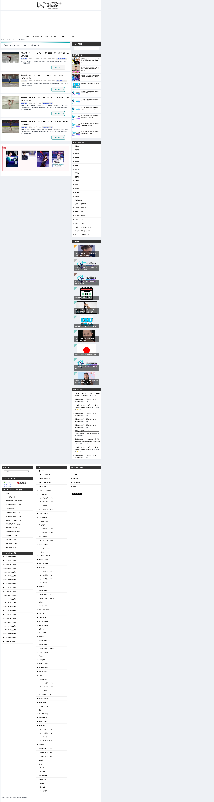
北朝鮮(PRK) (42, 602)
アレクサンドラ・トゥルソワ (82, 231)
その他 (40, 764)
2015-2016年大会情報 (10, 599)
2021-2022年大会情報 (10, 576)
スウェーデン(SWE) (44, 609)
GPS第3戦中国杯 (10, 508)
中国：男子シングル (45, 644)
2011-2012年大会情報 (10, 614)
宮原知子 (77, 184)
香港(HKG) (41, 710)
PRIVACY (75, 478)
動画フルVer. (43, 775)
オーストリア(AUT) (44, 559)
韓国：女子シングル (45, 590)
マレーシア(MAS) (43, 713)
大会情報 (41, 760)
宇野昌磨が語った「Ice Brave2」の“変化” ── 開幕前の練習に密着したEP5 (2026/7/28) (90, 60)
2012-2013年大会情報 (10, 610)
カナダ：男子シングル (46, 579)
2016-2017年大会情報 (10, 595)
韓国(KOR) (41, 586)
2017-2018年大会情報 (10, 591)
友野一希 (77, 169)
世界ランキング (65, 36)
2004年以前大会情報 (10, 641)
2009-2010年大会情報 (10, 622)
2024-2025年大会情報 (10, 564)
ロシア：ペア (43, 737)
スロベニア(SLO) (43, 625)
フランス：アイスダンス (46, 694)
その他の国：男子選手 (46, 756)
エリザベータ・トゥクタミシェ (83, 227)
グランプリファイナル (10, 493)
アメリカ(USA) (43, 494)
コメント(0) (24, 103)
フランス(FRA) (43, 679)
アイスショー (43, 767)
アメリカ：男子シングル (46, 501)
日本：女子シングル (47, 103)
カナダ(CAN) (42, 567)
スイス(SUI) (42, 613)
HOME (27, 36)
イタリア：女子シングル (46, 528)
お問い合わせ (76, 482)
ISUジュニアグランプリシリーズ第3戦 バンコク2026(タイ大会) (90, 124)
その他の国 (41, 744)
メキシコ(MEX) (43, 717)
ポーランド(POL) (43, 706)
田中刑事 (77, 161)
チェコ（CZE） (43, 633)
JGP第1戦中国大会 (11, 547)
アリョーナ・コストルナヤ (82, 234)
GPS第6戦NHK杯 (10, 497)
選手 (55, 36)
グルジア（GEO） (43, 606)
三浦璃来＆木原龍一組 (80, 207)
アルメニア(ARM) (43, 513)
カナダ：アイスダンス (46, 571)
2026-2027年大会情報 (10, 556)
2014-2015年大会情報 (10, 603)
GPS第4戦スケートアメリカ (13, 504)
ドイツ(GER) (42, 656)
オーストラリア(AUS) (44, 555)
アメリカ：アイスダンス (46, 509)
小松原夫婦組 (78, 200)
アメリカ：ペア (44, 505)
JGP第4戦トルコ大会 (11, 535)
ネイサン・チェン (79, 211)
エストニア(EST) (43, 552)
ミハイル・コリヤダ (80, 215)
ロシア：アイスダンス (46, 741)
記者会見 (42, 787)
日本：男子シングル (61, 58)
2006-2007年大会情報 (10, 633)
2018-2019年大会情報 (10, 587)
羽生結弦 (77, 146)
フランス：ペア (44, 690)
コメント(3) (24, 58)
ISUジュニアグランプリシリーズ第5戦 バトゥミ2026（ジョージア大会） (90, 108)
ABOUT (73, 36)
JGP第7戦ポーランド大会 (13, 524)
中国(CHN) (41, 636)
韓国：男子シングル (45, 594)
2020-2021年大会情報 (10, 579)
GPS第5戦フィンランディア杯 (14, 500)
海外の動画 (43, 779)
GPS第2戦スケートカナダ (13, 512)
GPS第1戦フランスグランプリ (14, 516)
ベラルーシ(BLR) (43, 698)
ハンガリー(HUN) (43, 667)
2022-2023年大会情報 (10, 572)
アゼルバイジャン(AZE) (45, 490)
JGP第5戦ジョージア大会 (13, 531)
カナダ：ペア (43, 582)
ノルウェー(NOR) (43, 663)
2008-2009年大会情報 (10, 626)
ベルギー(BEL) (42, 702)
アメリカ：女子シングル (46, 498)
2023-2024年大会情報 (10, 568)
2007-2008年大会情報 (10, 630)
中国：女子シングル (45, 640)
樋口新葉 (77, 192)
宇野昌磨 (77, 150)
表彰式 (42, 783)
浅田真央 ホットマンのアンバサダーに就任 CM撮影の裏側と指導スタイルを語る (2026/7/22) (90, 68)
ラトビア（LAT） (43, 721)
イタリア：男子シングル (46, 532)
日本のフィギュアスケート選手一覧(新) (85, 354)
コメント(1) (24, 81)
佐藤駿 (76, 165)
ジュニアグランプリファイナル (13, 520)
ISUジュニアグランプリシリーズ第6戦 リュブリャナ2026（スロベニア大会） (90, 100)
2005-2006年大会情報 (10, 637)
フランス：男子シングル (46, 683)
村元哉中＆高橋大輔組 (80, 204)
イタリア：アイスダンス (46, 540)
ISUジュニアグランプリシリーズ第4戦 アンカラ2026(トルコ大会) (90, 116)
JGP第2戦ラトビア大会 (12, 543)
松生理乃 (77, 196)
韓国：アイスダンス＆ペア (47, 598)
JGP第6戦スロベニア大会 (13, 528)
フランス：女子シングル (46, 687)
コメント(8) (24, 127)
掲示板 (74, 486)
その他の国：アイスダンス (47, 748)
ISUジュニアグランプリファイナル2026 (90, 83)
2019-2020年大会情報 (10, 583)
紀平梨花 (77, 177)
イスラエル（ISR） (44, 521)
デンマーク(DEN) (43, 652)
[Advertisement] (51, 22)
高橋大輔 (77, 157)
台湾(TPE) (41, 629)
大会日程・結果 (35, 36)
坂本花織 (77, 180)
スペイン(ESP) (42, 617)
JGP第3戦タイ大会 (11, 539)
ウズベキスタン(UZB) (44, 548)
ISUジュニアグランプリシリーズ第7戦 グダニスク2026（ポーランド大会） (90, 92)
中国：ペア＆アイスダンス (47, 648)
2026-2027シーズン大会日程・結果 (84, 297)
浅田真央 (77, 173)
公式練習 (42, 771)
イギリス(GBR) (43, 517)
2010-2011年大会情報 (10, 618)
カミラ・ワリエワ (79, 223)
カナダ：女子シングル (46, 575)
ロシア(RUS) (42, 725)
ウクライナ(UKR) (43, 544)
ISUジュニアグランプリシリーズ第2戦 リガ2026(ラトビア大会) (90, 132)
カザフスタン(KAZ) (44, 563)
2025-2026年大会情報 (10, 560)
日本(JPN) (41, 471)
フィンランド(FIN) (43, 675)
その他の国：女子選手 (46, 752)
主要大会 (46, 36)
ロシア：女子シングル (46, 733)
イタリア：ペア (44, 536)
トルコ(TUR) (42, 660)
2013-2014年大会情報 (10, 606)
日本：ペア (43, 486)
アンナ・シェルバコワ (80, 219)
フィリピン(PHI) (43, 671)
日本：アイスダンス (45, 482)
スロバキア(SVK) (43, 621)
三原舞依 (77, 188)
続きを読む (58, 67)
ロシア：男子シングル (46, 729)
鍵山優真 (77, 153)
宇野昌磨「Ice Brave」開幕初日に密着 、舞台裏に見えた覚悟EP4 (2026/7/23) (90, 76)
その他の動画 (43, 791)
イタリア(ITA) (42, 525)
